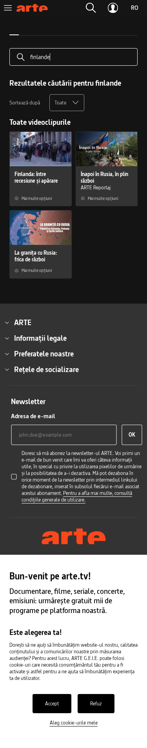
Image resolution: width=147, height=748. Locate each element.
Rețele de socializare (46, 369)
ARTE (22, 322)
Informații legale (40, 338)
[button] (91, 8)
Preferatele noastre (44, 353)
